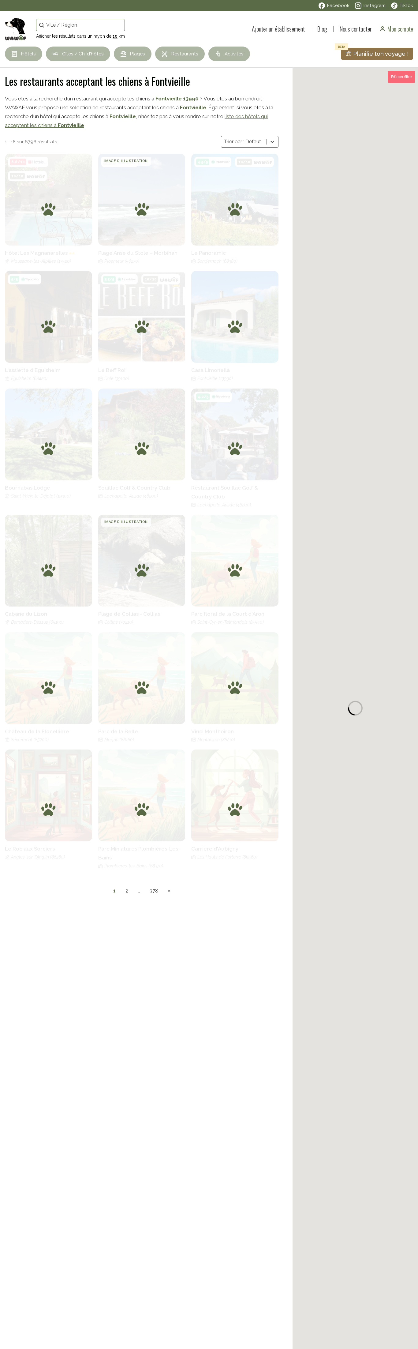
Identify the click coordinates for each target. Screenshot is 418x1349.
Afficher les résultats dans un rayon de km (80, 36)
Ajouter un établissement (278, 29)
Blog (322, 29)
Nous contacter (356, 29)
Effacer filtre (401, 77)
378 (154, 891)
